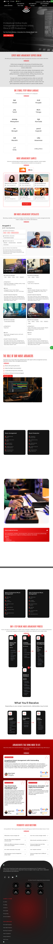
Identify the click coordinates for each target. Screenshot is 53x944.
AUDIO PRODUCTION (20, 3)
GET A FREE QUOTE (8, 35)
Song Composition (32, 3)
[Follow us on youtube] (8, 1)
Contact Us (44, 5)
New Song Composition (7, 930)
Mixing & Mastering (8, 5)
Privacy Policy (6, 913)
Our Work (33, 5)
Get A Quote (5, 910)
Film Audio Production (7, 924)
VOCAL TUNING (20, 5)
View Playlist (26, 203)
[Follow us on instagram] (6, 1)
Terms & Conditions (6, 916)
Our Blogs (5, 904)
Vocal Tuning (5, 939)
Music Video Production (7, 927)
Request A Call (8, 376)
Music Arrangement (45, 3)
